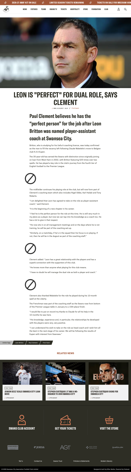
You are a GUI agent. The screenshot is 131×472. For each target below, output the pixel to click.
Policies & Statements (81, 461)
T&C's (21, 461)
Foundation (96, 9)
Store (85, 9)
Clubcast (126, 469)
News (25, 9)
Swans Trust (57, 461)
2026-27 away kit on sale (18, 2)
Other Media (111, 469)
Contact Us (38, 461)
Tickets (64, 9)
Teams (43, 9)
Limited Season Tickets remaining (60, 2)
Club (106, 9)
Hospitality (75, 9)
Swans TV (53, 9)
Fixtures (34, 9)
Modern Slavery (106, 461)
